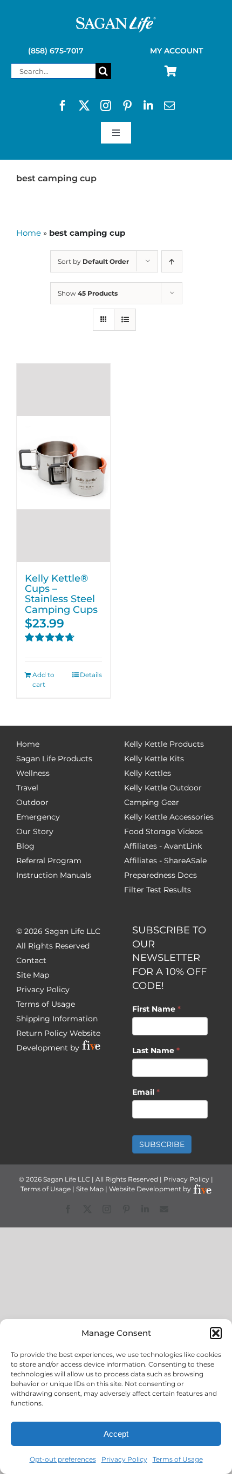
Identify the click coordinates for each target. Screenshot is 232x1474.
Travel (27, 788)
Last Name (156, 1050)
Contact (31, 960)
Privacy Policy (124, 1459)
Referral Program (48, 860)
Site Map (32, 975)
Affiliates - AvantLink (163, 846)
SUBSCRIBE (162, 1144)
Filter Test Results (157, 890)
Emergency (38, 817)
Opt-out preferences (63, 1459)
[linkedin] (148, 105)
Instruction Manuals (53, 875)
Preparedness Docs (160, 875)
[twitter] (84, 105)
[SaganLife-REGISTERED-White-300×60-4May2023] (116, 21)
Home (28, 233)
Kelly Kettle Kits (154, 758)
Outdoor (32, 802)
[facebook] (62, 105)
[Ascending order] (171, 261)
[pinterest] (127, 105)
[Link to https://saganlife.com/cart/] (171, 71)
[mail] (169, 105)
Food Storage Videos (163, 831)
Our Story (34, 831)
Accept (116, 1433)
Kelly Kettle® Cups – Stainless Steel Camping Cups (61, 593)
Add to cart (43, 679)
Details (91, 675)
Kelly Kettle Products (164, 744)
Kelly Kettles (147, 773)
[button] (215, 1333)
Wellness (33, 773)
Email (146, 1092)
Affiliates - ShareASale (165, 860)
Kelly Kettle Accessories (169, 817)
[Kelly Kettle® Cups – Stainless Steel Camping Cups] (63, 463)
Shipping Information (57, 1018)
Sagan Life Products (54, 758)
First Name (156, 1009)
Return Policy (41, 1033)
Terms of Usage (178, 1459)
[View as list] (124, 319)
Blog (25, 846)
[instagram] (105, 105)
